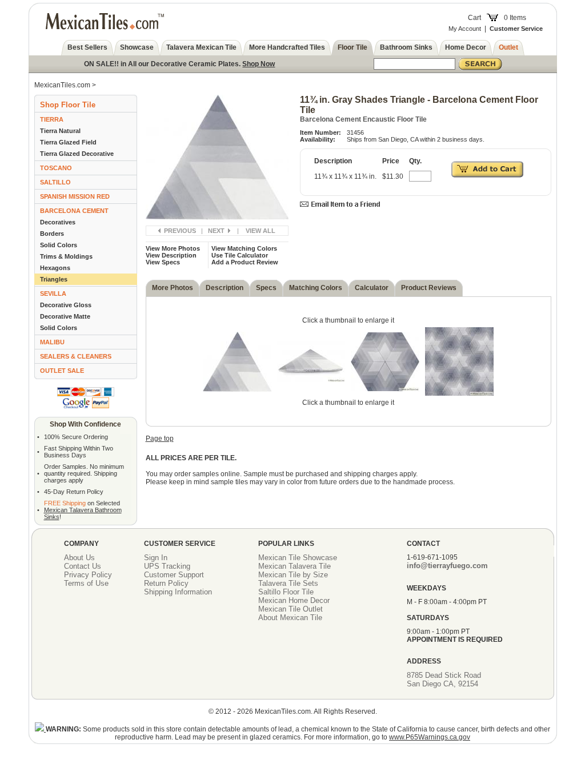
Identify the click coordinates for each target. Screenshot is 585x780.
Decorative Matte (65, 316)
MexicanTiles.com (62, 85)
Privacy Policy (88, 574)
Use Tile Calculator (239, 255)
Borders (52, 233)
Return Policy (166, 583)
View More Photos (173, 248)
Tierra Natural (60, 130)
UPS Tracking (167, 566)
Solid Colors (58, 245)
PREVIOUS (180, 230)
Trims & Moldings (66, 256)
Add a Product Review (244, 262)
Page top (160, 439)
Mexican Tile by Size (293, 574)
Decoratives (57, 222)
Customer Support (174, 574)
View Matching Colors (244, 248)
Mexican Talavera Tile (294, 566)
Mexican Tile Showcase (297, 557)
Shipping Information (178, 592)
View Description (171, 255)
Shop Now (258, 64)
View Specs (163, 262)
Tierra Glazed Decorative (77, 153)
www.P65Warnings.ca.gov (429, 737)
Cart (474, 18)
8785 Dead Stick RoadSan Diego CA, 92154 (444, 679)
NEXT (216, 230)
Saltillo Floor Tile (286, 592)
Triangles (53, 279)
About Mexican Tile (290, 617)
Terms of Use (86, 583)
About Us (79, 557)
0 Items (515, 18)
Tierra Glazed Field (68, 142)
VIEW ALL (260, 230)
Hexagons (55, 267)
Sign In (155, 557)
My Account (464, 28)
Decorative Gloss (65, 304)
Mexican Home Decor (294, 600)
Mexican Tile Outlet (290, 609)
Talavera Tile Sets (288, 583)
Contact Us (82, 566)
